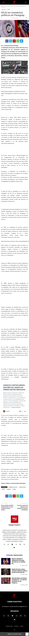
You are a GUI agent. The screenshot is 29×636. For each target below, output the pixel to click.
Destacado (7, 6)
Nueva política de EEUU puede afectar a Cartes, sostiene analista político (7, 507)
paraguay (9, 489)
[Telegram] (21, 41)
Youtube (16, 626)
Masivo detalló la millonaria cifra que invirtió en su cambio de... (18, 561)
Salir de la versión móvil (14, 634)
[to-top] (27, 633)
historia (3, 489)
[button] (3, 2)
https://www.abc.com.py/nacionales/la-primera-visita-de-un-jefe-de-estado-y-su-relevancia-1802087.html (14, 149)
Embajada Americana (13, 487)
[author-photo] (14, 522)
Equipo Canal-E (6, 17)
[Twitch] (20, 544)
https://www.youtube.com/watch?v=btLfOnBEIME (14, 467)
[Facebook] (6, 41)
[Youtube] (14, 547)
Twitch (21, 626)
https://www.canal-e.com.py (14, 527)
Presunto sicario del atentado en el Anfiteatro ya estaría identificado (22, 507)
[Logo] (14, 597)
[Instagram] (8, 544)
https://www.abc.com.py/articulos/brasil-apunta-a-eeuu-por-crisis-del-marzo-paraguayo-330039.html (14, 323)
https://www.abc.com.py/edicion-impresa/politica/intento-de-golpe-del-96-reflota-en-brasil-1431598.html (12, 277)
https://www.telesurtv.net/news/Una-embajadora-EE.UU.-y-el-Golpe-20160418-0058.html (13, 363)
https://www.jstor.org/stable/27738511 (11, 113)
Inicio (2, 6)
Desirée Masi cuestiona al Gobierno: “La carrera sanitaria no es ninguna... (19, 580)
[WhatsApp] (17, 41)
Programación (9, 626)
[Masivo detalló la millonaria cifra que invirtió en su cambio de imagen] (5, 561)
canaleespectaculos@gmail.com (18, 606)
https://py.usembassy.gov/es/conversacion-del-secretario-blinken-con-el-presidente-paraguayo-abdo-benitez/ (14, 449)
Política (8, 9)
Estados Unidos (22, 487)
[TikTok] (16, 544)
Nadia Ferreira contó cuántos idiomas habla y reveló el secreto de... (19, 570)
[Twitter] (10, 41)
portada (14, 489)
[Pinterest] (14, 41)
